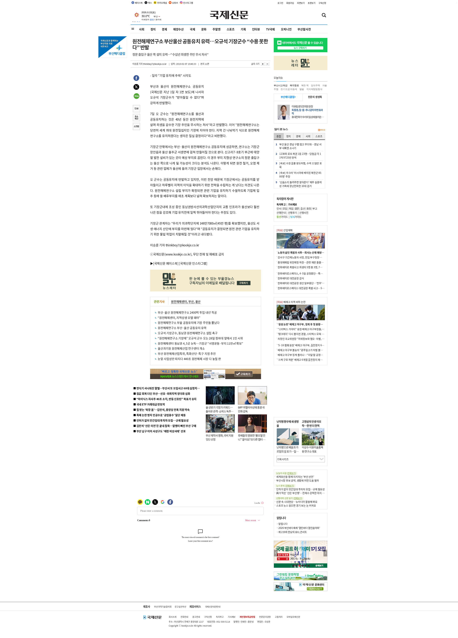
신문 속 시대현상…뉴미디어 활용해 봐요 (296, 501)
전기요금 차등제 (289, 89)
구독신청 (322, 2)
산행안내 (281, 212)
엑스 (150, 2)
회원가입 (290, 2)
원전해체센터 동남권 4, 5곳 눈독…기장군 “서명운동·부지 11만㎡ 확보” (200, 343)
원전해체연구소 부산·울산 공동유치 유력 (182, 328)
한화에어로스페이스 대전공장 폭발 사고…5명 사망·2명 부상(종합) (312, 288)
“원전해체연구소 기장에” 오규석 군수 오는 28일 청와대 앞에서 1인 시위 (200, 338)
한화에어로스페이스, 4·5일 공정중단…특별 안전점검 (305, 273)
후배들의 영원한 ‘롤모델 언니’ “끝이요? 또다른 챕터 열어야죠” (251, 439)
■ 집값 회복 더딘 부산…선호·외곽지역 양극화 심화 (161, 393)
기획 (243, 29)
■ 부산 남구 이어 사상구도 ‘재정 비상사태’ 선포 (159, 431)
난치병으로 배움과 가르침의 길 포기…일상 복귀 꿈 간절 (287, 451)
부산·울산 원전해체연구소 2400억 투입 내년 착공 (187, 312)
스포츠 (231, 29)
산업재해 (285, 230)
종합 (278, 136)
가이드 (282, 216)
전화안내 (184, 616)
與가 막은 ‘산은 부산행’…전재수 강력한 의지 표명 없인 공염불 (307, 493)
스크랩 (136, 127)
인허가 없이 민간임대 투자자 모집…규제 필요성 (300, 489)
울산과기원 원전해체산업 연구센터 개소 (181, 348)
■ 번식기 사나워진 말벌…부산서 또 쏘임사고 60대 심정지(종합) (168, 388)
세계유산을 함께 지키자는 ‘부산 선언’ (295, 476)
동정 (309, 208)
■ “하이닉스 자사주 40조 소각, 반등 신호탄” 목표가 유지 (164, 399)
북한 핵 (305, 85)
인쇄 (136, 109)
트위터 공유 (136, 87)
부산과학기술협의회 (162, 606)
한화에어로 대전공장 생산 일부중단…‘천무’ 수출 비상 (305, 283)
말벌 (301, 89)
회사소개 (172, 616)
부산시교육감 (281, 85)
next (325, 553)
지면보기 (301, 2)
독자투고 (220, 616)
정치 (153, 29)
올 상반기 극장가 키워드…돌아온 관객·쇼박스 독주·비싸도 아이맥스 (219, 411)
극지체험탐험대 (314, 89)
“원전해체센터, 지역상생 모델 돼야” (179, 317)
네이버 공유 (136, 96)
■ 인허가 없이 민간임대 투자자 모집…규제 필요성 (161, 420)
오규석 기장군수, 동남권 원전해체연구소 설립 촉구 (188, 333)
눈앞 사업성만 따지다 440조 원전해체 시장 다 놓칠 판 (189, 359)
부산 (191, 301)
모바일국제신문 (293, 616)
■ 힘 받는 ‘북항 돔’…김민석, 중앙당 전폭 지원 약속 (161, 409)
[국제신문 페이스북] (166, 263)
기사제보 (231, 616)
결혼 (297, 208)
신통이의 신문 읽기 (289, 498)
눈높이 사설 (286, 473)
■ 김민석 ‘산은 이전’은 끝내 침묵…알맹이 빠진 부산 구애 (164, 426)
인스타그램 (188, 2)
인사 (279, 208)
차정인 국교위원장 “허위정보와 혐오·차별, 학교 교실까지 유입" (310, 338)
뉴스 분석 (285, 485)
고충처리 (278, 616)
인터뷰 (256, 29)
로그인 (280, 2)
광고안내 (196, 616)
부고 (315, 208)
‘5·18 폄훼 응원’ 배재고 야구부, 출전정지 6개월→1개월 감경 (309, 345)
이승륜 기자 (137, 63)
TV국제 (270, 29)
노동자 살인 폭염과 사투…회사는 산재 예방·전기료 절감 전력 (309, 252)
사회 (141, 29)
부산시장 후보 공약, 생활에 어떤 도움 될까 (297, 480)
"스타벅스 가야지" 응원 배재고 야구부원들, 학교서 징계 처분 (308, 329)
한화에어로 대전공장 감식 (291, 278)
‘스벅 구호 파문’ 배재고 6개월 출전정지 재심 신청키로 (305, 359)
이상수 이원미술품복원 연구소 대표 (312, 449)
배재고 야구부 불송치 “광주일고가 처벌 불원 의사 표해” (306, 350)
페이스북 (139, 2)
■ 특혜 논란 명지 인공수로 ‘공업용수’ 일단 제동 (159, 415)
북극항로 (294, 85)
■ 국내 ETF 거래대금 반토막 (149, 404)
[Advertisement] (232, 95)
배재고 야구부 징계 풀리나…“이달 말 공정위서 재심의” (306, 355)
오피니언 (286, 29)
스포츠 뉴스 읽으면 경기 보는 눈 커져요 (296, 505)
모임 (285, 208)
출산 (303, 208)
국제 (192, 29)
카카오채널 (162, 2)
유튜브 (175, 2)
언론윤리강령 (265, 616)
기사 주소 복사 (136, 118)
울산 (198, 301)
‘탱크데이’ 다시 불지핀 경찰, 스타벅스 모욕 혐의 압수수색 (307, 334)
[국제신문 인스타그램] (193, 263)
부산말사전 (304, 29)
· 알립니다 (282, 523)
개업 (291, 208)
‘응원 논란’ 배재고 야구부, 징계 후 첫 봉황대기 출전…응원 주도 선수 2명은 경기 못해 (321, 324)
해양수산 (178, 29)
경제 (164, 29)
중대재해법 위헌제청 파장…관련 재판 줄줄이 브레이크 (305, 262)
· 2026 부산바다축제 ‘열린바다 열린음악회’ (298, 528)
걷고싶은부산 (180, 606)
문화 (204, 29)
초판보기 (311, 2)
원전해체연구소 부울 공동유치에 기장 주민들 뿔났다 (189, 322)
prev (276, 553)
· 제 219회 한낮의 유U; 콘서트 (292, 532)
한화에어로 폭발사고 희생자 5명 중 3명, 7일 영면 (302, 267)
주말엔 (216, 29)
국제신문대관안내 (212, 606)
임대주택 (315, 85)
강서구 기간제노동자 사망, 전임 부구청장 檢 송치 (302, 257)
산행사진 (303, 212)
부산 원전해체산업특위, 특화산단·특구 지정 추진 (187, 353)
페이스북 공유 (136, 78)
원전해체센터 (179, 301)
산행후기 (292, 212)
